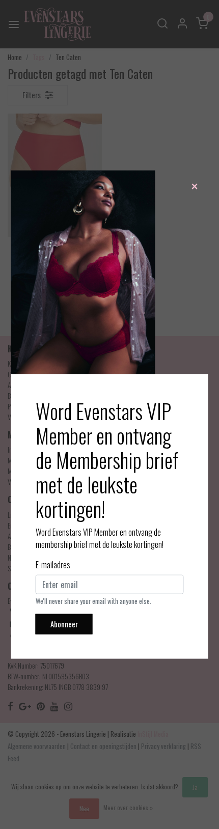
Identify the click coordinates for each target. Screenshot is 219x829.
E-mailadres (53, 565)
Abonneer (64, 624)
